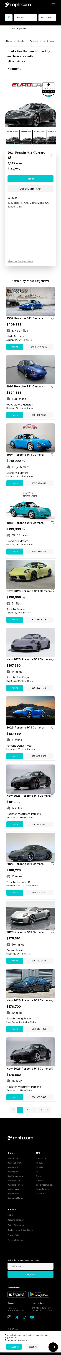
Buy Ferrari (13, 1158)
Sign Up (31, 1274)
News (38, 1176)
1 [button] (20, 1110)
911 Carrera (48, 41)
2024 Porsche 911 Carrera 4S (26, 155)
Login (10, 1215)
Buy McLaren (13, 1189)
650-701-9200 (39, 892)
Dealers (39, 1180)
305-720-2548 (39, 961)
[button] (13, 1110)
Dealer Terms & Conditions (20, 1230)
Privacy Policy (14, 1235)
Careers (40, 1194)
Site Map (40, 1167)
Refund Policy (42, 1189)
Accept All (14, 1347)
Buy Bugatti (13, 1167)
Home (9, 41)
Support (11, 1303)
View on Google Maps (20, 261)
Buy (38, 1172)
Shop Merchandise (44, 1185)
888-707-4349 (39, 483)
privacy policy (20, 1340)
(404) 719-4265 (39, 347)
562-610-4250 (39, 1029)
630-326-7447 (39, 824)
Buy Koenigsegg (15, 1176)
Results (21, 41)
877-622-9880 (39, 756)
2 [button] (27, 1110)
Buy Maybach (14, 1180)
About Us (40, 1163)
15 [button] (41, 1110)
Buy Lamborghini (15, 1163)
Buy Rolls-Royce (15, 1185)
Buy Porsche (13, 1194)
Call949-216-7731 (30, 188)
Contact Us (41, 1158)
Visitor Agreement (16, 1225)
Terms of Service (16, 1240)
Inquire (30, 179)
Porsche (34, 41)
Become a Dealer (16, 1220)
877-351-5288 (39, 619)
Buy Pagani (13, 1172)
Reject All (32, 1347)
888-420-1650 (39, 415)
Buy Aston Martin (15, 1198)
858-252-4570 (39, 688)
